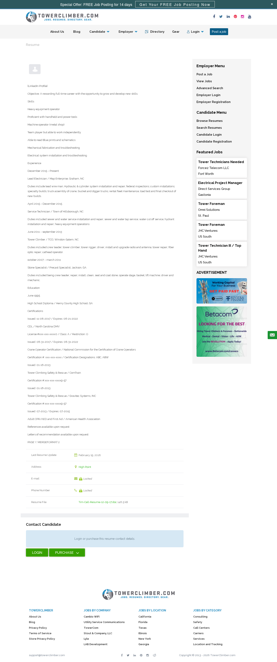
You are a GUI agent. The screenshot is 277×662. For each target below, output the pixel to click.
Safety (197, 622)
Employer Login (208, 95)
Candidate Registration (214, 141)
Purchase (64, 553)
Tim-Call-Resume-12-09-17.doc (98, 502)
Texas (142, 627)
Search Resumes (209, 128)
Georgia (143, 644)
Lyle (86, 638)
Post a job (219, 32)
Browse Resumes (209, 121)
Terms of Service (40, 633)
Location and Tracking (207, 644)
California (144, 616)
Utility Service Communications (104, 622)
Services (199, 638)
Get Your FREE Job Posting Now (175, 4)
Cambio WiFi (92, 616)
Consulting (200, 616)
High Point (85, 466)
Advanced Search (209, 88)
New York (144, 638)
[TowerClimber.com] (62, 16)
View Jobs (204, 81)
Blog (76, 32)
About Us (57, 32)
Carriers (198, 633)
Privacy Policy (38, 627)
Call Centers (201, 627)
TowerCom (91, 627)
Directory (157, 32)
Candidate (97, 32)
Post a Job (204, 74)
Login (195, 32)
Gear (175, 32)
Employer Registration (213, 102)
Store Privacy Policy (42, 638)
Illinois (142, 633)
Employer (126, 32)
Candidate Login (209, 134)
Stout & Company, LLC (98, 633)
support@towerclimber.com (47, 655)
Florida (142, 622)
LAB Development (95, 644)
